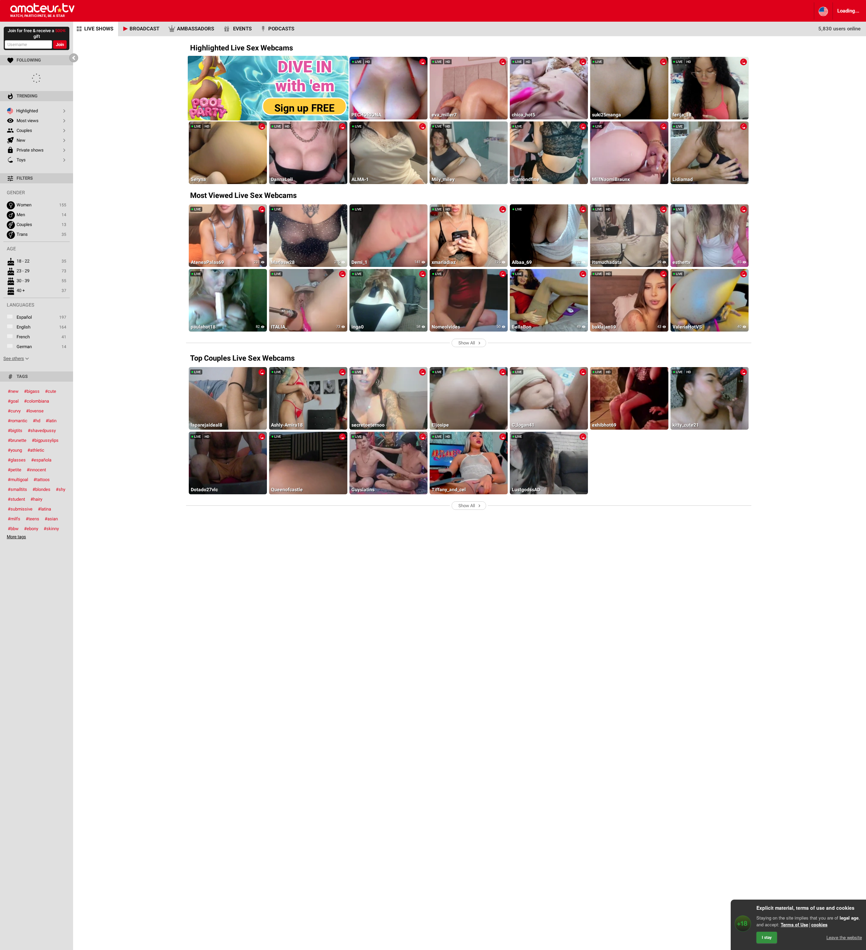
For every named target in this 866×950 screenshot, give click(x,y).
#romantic (17, 420)
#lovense (35, 410)
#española (41, 459)
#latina (44, 509)
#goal (13, 401)
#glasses (17, 459)
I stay (767, 937)
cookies (819, 924)
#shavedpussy (42, 430)
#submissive (20, 509)
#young (15, 450)
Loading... (848, 11)
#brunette (17, 440)
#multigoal (18, 479)
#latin (51, 420)
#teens (32, 518)
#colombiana (36, 401)
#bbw (13, 528)
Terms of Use (794, 924)
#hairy (36, 499)
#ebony (31, 528)
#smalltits (17, 489)
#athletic (35, 450)
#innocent (36, 469)
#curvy (14, 410)
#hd (36, 420)
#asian (51, 518)
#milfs (14, 518)
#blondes (41, 489)
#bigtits (15, 430)
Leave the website (844, 937)
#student (16, 499)
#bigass (32, 391)
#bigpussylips (45, 440)
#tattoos (41, 479)
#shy (60, 489)
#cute (50, 391)
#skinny (51, 528)
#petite (14, 469)
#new (13, 391)
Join (60, 44)
